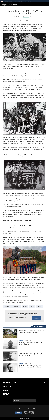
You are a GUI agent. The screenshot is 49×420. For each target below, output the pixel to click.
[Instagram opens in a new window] (24, 408)
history (25, 306)
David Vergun (26, 16)
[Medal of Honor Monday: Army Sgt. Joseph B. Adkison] (24, 356)
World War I (7, 306)
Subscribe (36, 318)
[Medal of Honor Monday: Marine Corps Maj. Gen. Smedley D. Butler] (24, 367)
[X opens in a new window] (15, 408)
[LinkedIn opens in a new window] (29, 408)
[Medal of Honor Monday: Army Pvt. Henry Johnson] (24, 344)
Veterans (40, 306)
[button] (47, 4)
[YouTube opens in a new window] (33, 408)
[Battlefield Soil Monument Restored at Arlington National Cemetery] (24, 333)
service (32, 306)
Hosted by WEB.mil (24, 418)
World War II (16, 306)
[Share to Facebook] (21, 21)
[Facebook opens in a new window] (19, 408)
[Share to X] (24, 21)
